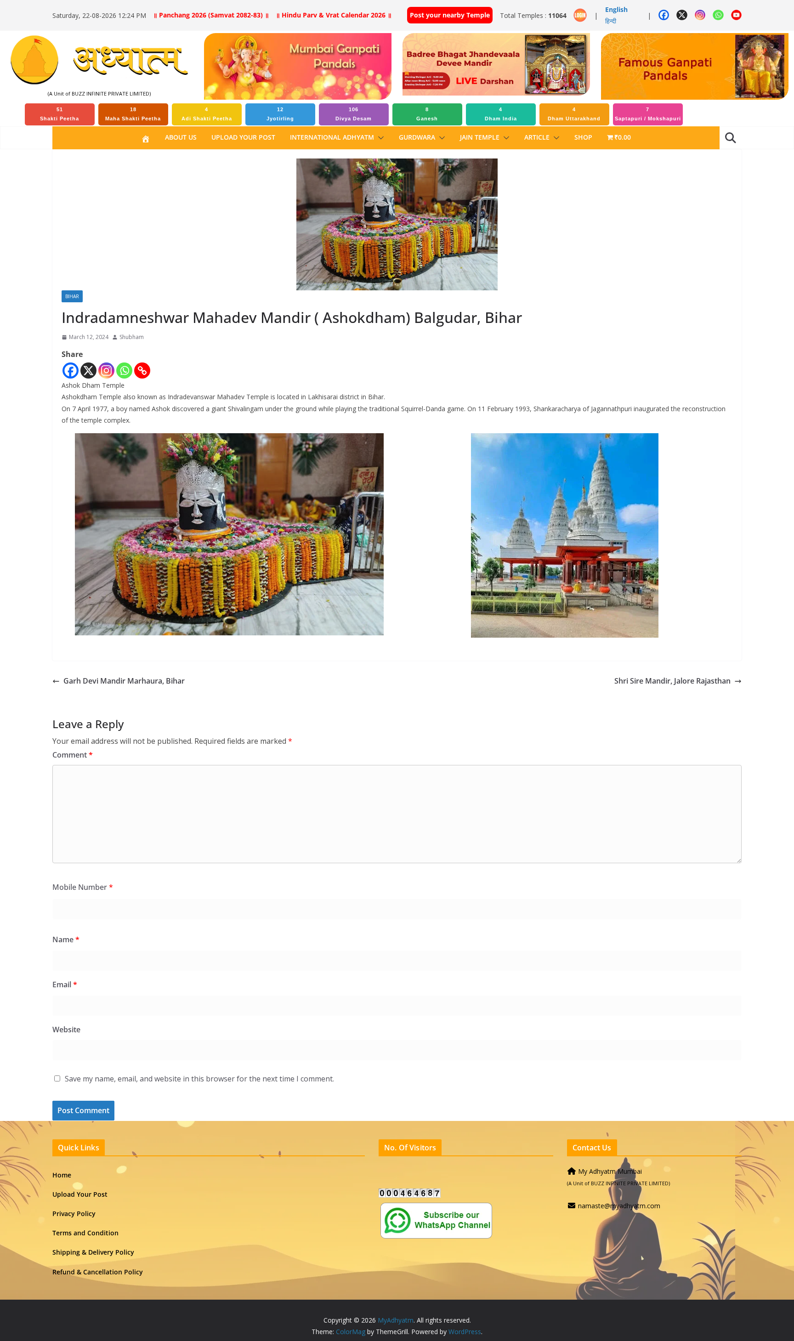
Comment (72, 755)
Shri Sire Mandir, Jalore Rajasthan (672, 681)
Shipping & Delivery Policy (93, 1252)
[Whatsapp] (124, 370)
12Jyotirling (280, 114)
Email (64, 984)
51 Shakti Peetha (59, 114)
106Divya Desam (353, 114)
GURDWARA (417, 137)
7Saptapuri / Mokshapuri (648, 114)
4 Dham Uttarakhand (574, 114)
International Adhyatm (332, 137)
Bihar (72, 296)
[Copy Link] (142, 370)
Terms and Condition (85, 1232)
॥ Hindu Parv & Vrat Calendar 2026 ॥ (333, 15)
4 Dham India (501, 114)
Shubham (131, 337)
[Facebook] (70, 370)
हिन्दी (610, 21)
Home (61, 1175)
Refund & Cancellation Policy (97, 1271)
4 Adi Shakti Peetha (206, 114)
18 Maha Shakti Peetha (133, 114)
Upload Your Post (243, 137)
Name (65, 939)
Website (66, 1029)
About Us (181, 137)
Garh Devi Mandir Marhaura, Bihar (124, 681)
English (616, 9)
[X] (88, 370)
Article (537, 137)
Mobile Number (82, 887)
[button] (379, 138)
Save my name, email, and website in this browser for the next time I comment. (199, 1079)
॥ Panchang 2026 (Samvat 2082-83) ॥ (211, 15)
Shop (583, 137)
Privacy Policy (74, 1213)
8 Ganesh (427, 114)
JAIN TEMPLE (479, 137)
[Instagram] (106, 370)
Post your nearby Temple (450, 15)
